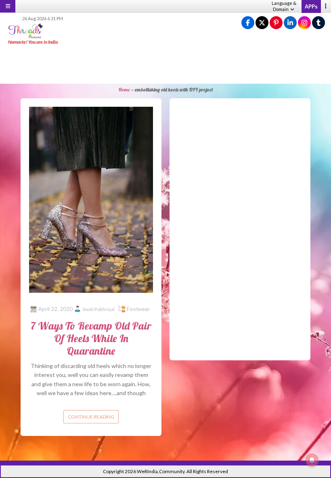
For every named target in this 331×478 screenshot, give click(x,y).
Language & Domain (284, 6)
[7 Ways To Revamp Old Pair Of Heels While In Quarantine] (91, 198)
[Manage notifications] (312, 460)
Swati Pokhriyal (98, 309)
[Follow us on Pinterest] (276, 22)
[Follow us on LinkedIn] (290, 22)
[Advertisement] (165, 65)
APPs (311, 6)
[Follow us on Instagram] (304, 22)
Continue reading (91, 417)
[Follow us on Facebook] (247, 22)
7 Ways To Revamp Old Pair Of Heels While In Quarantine (91, 338)
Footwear (138, 309)
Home (124, 90)
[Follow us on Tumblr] (318, 22)
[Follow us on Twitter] (262, 22)
